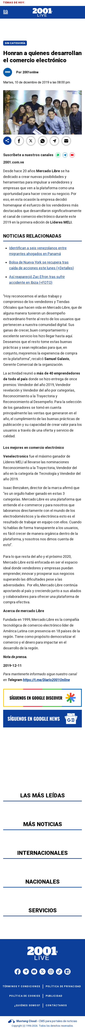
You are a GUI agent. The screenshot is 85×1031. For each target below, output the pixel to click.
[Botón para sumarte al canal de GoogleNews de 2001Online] (42, 718)
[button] (19, 141)
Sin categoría (15, 43)
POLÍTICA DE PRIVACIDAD (63, 986)
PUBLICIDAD (54, 996)
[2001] (42, 12)
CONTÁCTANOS (56, 1005)
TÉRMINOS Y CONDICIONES (21, 986)
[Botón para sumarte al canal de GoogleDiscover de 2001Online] (42, 698)
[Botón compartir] (7, 141)
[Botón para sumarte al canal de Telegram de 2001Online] (65, 155)
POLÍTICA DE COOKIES (24, 996)
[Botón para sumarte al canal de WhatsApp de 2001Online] (57, 155)
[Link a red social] (17, 971)
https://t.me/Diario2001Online (46, 680)
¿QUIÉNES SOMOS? (27, 1005)
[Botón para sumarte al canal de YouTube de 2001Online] (72, 155)
